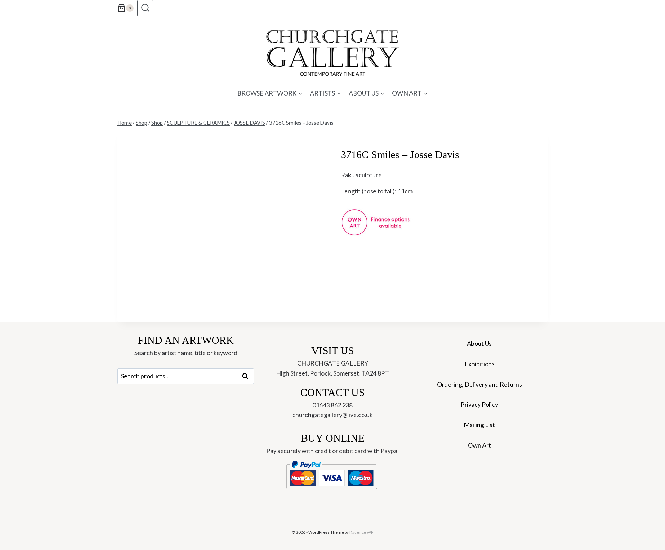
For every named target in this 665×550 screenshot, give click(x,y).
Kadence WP (361, 532)
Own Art (479, 445)
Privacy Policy (479, 404)
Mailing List (479, 425)
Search (247, 376)
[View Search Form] (145, 8)
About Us (479, 343)
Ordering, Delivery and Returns (479, 384)
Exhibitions (479, 364)
